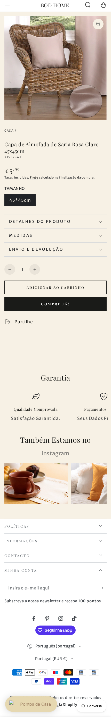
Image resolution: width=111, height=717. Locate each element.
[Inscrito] (103, 588)
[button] (88, 5)
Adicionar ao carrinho (56, 287)
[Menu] (7, 5)
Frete (34, 177)
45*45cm (20, 200)
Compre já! (55, 304)
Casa (9, 130)
